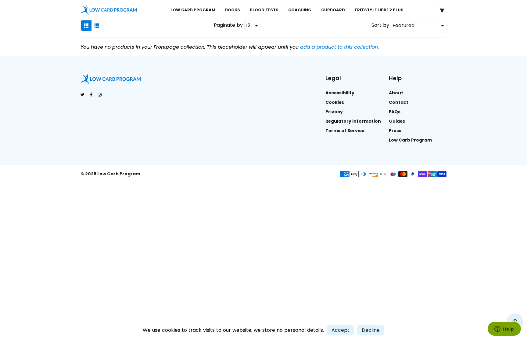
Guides (397, 121)
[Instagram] (100, 95)
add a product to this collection (339, 47)
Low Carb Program (192, 10)
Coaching (299, 10)
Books (232, 10)
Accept (341, 330)
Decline (371, 330)
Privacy (334, 112)
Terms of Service (344, 131)
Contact (398, 102)
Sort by (381, 25)
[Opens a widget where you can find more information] (504, 329)
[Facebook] (91, 95)
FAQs (394, 112)
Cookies (334, 102)
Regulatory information (353, 121)
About (396, 93)
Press (395, 131)
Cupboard (333, 10)
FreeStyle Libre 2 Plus (379, 10)
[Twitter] (83, 95)
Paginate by (228, 25)
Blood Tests (264, 10)
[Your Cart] (441, 10)
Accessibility (339, 93)
